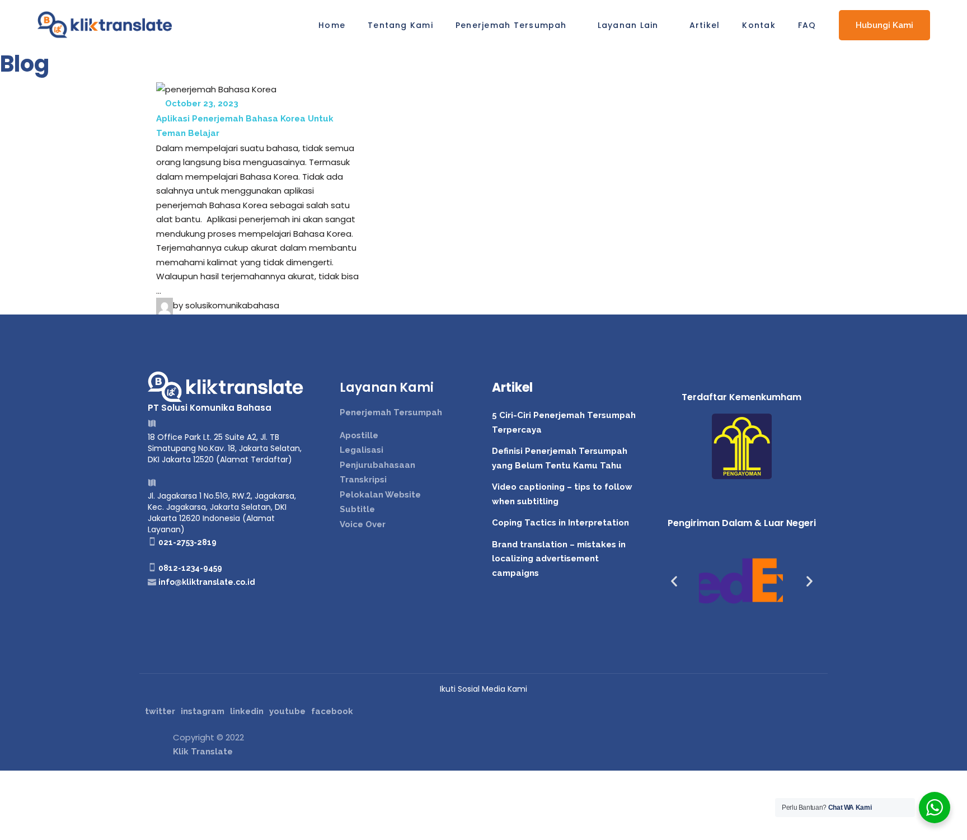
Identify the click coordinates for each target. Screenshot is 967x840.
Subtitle (357, 509)
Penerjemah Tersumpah (511, 25)
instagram (202, 711)
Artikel (704, 25)
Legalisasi (361, 450)
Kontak (758, 25)
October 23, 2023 (200, 103)
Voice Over (363, 524)
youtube (287, 711)
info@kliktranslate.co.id (206, 582)
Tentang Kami (400, 25)
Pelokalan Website (380, 495)
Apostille (359, 435)
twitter (160, 711)
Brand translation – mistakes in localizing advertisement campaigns (559, 558)
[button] (674, 581)
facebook (332, 711)
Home (331, 25)
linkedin (247, 711)
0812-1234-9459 (190, 568)
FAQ (807, 25)
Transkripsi (363, 480)
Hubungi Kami (884, 25)
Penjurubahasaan (377, 465)
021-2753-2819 (187, 542)
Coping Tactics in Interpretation (560, 523)
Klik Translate (203, 752)
